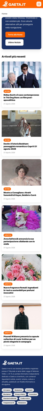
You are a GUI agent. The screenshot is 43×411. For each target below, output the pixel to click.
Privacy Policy (20, 394)
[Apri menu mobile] (38, 4)
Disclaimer (7, 394)
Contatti (29, 390)
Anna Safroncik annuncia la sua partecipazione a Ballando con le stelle (19, 241)
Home (4, 14)
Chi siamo (6, 390)
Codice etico (25, 398)
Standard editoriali (9, 398)
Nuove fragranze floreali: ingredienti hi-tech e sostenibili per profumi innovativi (21, 290)
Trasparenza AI (8, 403)
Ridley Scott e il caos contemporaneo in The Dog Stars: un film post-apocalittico (21, 97)
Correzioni (33, 394)
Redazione (18, 390)
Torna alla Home (15, 34)
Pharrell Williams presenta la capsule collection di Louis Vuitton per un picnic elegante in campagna (21, 339)
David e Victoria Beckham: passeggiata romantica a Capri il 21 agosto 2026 (20, 146)
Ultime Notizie (14, 42)
